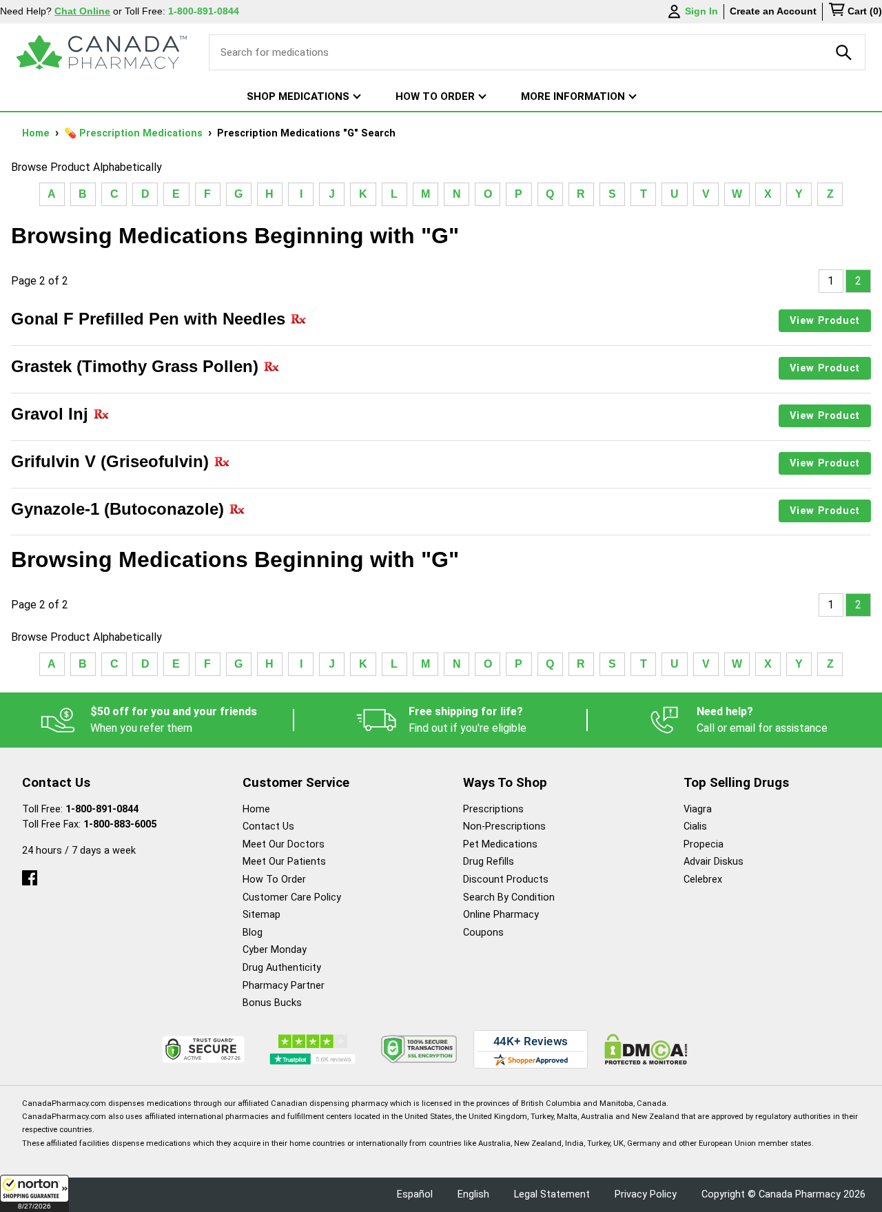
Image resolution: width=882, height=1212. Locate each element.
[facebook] (30, 874)
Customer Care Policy (292, 897)
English (473, 1194)
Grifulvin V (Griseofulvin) (112, 461)
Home (37, 133)
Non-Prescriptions (504, 826)
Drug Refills (488, 861)
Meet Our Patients (284, 861)
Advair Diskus (713, 861)
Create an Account (773, 11)
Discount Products (505, 879)
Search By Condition (509, 897)
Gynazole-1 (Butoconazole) (120, 509)
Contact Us (268, 826)
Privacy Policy (646, 1194)
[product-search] (844, 52)
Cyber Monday (275, 950)
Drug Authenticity (282, 968)
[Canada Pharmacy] (102, 52)
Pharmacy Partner (284, 986)
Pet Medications (500, 844)
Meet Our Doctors (284, 844)
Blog (253, 932)
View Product (825, 321)
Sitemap (261, 915)
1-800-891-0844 (102, 809)
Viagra (698, 809)
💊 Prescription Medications (134, 133)
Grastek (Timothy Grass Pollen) (137, 366)
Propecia (704, 844)
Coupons (483, 932)
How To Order (274, 879)
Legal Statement (552, 1194)
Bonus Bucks (272, 1003)
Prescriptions (493, 809)
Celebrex (703, 879)
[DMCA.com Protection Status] (646, 1049)
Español (415, 1194)
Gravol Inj (52, 413)
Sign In (701, 11)
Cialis (695, 826)
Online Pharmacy (501, 915)
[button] (34, 1193)
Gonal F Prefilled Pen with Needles (150, 318)
